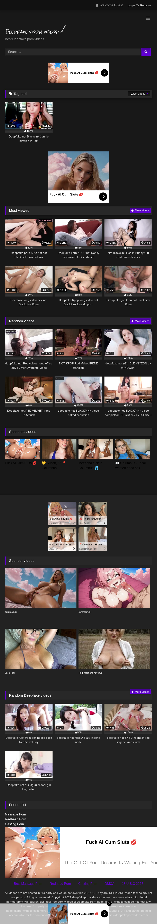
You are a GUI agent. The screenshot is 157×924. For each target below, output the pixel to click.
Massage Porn (15, 814)
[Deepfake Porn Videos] (78, 25)
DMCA (109, 883)
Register (145, 5)
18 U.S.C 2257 (132, 883)
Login (131, 5)
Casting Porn (14, 824)
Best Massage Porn (28, 883)
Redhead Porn (15, 819)
